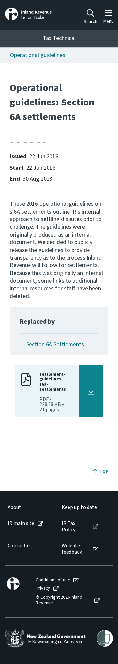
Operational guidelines (37, 55)
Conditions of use (53, 580)
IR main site (21, 523)
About (14, 507)
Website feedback (72, 549)
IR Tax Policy (68, 526)
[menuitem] (28, 507)
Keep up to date (79, 507)
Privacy (43, 588)
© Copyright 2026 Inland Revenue (59, 600)
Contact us (20, 546)
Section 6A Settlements (55, 344)
